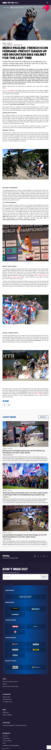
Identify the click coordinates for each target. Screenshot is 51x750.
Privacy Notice (6, 738)
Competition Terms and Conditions (11, 745)
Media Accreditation (7, 714)
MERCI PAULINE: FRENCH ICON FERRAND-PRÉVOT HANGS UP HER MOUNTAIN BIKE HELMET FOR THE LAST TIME (28, 7)
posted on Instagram (38, 393)
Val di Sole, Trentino (15, 277)
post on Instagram (10, 90)
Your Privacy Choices (5, 748)
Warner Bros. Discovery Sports (10, 681)
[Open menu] (47, 2)
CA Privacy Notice (7, 740)
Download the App (7, 699)
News (8, 7)
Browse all (43, 417)
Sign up (44, 577)
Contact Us (5, 736)
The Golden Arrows (7, 701)
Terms (4, 743)
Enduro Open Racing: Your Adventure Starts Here (14, 725)
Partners (5, 684)
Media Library (6, 712)
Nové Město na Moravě (42, 275)
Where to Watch (6, 697)
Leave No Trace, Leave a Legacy (10, 686)
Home (5, 7)
